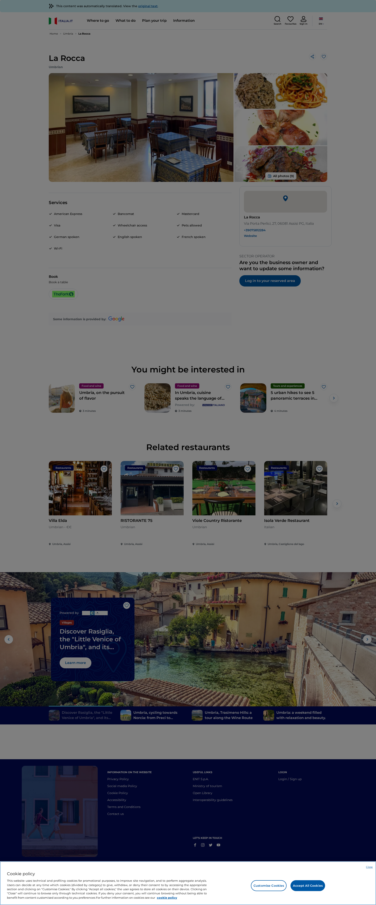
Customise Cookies (268, 886)
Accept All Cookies (308, 886)
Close (369, 866)
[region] (188, 883)
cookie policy (167, 897)
